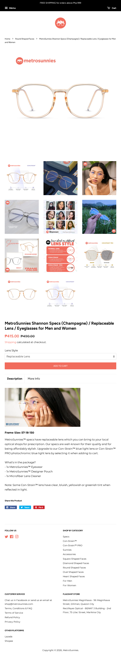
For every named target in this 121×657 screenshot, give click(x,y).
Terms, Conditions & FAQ (18, 608)
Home (7, 39)
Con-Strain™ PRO (72, 545)
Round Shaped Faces (24, 39)
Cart (113, 8)
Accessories (69, 554)
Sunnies (67, 549)
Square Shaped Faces (74, 558)
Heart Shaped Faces (74, 576)
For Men (67, 580)
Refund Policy (12, 617)
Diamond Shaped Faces (76, 563)
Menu (12, 8)
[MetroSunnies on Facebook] (11, 537)
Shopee (9, 641)
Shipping (10, 342)
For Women (69, 585)
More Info (34, 378)
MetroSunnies (70, 650)
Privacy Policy (12, 621)
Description (14, 378)
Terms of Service (14, 612)
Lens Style (11, 350)
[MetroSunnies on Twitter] (6, 537)
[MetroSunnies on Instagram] (16, 537)
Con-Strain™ (70, 541)
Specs (66, 536)
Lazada (8, 636)
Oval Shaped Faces (73, 572)
